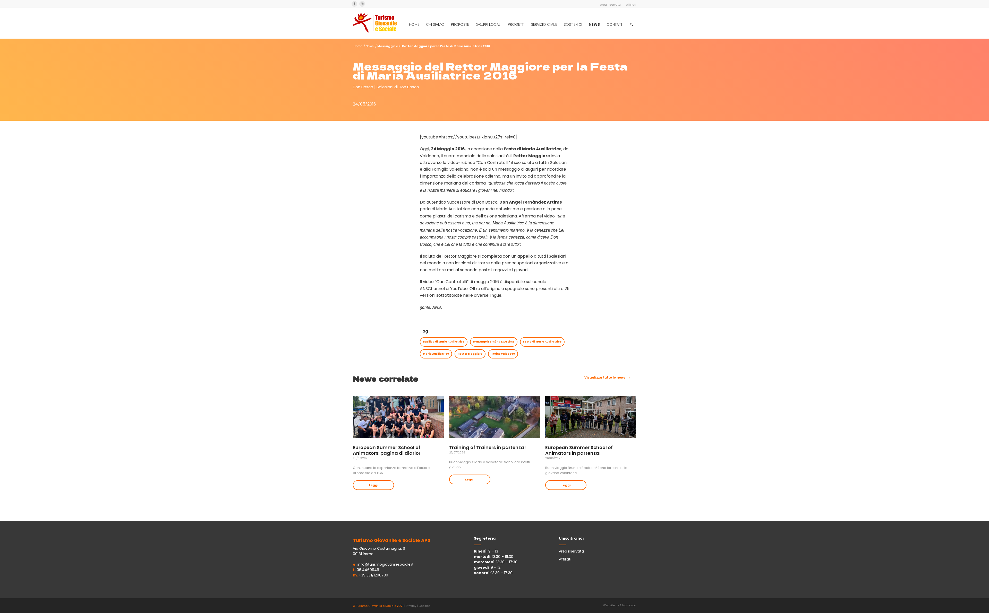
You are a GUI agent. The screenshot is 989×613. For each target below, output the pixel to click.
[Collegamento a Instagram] (362, 4)
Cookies (424, 606)
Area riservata (610, 5)
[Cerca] (631, 24)
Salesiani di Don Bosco (398, 87)
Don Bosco (363, 87)
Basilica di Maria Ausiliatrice (443, 342)
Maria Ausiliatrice (436, 354)
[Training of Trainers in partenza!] (494, 417)
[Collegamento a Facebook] (354, 4)
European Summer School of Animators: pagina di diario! (387, 450)
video (428, 282)
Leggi (373, 485)
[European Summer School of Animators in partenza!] (590, 417)
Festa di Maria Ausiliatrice (542, 342)
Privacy (411, 606)
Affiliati (631, 5)
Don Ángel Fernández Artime (493, 342)
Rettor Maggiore (470, 354)
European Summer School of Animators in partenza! (579, 450)
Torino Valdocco (503, 354)
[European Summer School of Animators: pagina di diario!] (398, 417)
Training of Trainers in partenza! (487, 447)
